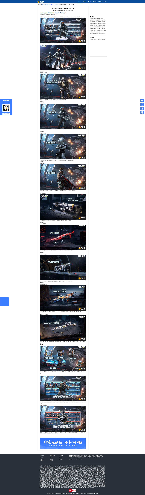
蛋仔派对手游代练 (52, 481)
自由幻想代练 (92, 469)
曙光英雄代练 (89, 482)
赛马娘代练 (97, 479)
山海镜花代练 (75, 483)
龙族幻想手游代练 (73, 466)
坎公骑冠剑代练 (52, 474)
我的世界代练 (65, 468)
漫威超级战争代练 (62, 474)
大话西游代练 (99, 470)
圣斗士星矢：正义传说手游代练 (84, 475)
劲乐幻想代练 (53, 484)
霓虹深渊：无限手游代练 (74, 481)
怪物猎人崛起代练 (67, 479)
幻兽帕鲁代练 (52, 485)
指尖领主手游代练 (73, 479)
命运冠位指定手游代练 (94, 473)
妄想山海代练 (99, 471)
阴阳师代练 (90, 466)
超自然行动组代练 (71, 487)
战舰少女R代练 (47, 485)
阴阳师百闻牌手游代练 (70, 467)
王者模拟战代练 (50, 467)
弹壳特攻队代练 (97, 482)
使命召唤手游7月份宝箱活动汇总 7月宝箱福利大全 (98, 30)
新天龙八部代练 (57, 469)
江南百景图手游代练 (66, 472)
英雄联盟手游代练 (84, 467)
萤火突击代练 (75, 485)
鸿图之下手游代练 (42, 473)
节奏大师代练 (57, 484)
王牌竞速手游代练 (65, 476)
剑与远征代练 (46, 470)
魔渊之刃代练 (73, 473)
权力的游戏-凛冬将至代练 (77, 470)
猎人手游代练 (64, 467)
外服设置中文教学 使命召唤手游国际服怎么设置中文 (98, 33)
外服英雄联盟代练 (76, 465)
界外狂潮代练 (53, 487)
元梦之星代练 (85, 484)
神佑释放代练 (51, 477)
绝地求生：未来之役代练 (69, 475)
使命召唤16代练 (65, 470)
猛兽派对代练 (94, 483)
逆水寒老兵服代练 (45, 481)
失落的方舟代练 (89, 478)
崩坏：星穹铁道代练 (52, 478)
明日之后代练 (65, 465)
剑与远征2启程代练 (68, 486)
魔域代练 (89, 468)
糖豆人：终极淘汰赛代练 (61, 475)
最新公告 (100, 1)
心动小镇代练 (63, 486)
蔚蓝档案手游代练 (83, 482)
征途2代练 (71, 469)
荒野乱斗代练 (77, 471)
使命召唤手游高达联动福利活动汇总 (96, 18)
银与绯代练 (76, 487)
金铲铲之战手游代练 (71, 476)
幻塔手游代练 (42, 474)
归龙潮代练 (85, 486)
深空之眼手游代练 (47, 479)
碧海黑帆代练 (80, 485)
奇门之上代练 (57, 474)
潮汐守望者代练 (98, 486)
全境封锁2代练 (72, 471)
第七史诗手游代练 (43, 482)
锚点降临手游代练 (77, 482)
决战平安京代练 (96, 465)
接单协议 (41, 459)
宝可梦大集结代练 (74, 480)
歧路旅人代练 (96, 485)
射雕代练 (61, 485)
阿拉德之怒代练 (50, 470)
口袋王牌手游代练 (93, 477)
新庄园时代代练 (65, 483)
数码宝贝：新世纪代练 (94, 474)
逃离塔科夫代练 (66, 471)
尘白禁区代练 (54, 482)
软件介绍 (84, 1)
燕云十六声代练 (80, 486)
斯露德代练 (93, 482)
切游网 (56, 10)
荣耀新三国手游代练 (65, 477)
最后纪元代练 (57, 485)
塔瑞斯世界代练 (65, 485)
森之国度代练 (80, 483)
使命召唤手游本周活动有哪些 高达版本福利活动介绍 (98, 25)
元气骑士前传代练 (73, 484)
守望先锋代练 (87, 465)
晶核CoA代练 (102, 479)
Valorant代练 (46, 478)
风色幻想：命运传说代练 (59, 481)
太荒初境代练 (101, 478)
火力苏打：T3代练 (92, 481)
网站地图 (51, 460)
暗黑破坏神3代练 (99, 468)
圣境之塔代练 (84, 483)
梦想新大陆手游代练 (49, 473)
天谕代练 (95, 471)
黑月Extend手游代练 (66, 478)
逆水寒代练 (74, 468)
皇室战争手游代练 (90, 467)
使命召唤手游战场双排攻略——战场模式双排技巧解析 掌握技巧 (98, 20)
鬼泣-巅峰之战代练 (75, 474)
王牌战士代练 (42, 467)
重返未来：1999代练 (66, 481)
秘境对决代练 (85, 480)
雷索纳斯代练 (71, 485)
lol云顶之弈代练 (78, 466)
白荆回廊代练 (103, 484)
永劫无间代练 (61, 473)
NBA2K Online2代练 (54, 480)
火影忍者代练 (62, 469)
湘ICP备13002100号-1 (69, 493)
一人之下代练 (94, 470)
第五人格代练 (91, 465)
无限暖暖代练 (43, 487)
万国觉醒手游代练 (101, 472)
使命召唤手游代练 (90, 471)
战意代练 (46, 467)
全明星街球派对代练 (49, 483)
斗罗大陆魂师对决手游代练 (58, 477)
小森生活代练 (54, 472)
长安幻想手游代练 (80, 480)
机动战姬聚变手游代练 (53, 475)
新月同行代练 (94, 486)
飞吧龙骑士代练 (55, 483)
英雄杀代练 (84, 479)
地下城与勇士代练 (76, 469)
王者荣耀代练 (50, 465)
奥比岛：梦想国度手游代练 (91, 479)
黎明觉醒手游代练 (55, 473)
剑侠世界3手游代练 (73, 478)
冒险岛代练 (49, 468)
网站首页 (79, 1)
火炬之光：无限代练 (61, 480)
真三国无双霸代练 (46, 475)
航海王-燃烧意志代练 (59, 468)
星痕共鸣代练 (92, 487)
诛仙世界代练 (48, 487)
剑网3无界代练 (101, 485)
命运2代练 (55, 467)
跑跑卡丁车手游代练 (66, 466)
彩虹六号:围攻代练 (61, 471)
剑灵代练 (86, 468)
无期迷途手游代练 (48, 480)
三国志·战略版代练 (54, 471)
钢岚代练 (99, 484)
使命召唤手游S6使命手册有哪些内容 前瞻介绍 (98, 21)
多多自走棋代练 (102, 466)
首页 (43, 4)
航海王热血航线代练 (102, 473)
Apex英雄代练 (88, 474)
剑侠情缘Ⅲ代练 (82, 469)
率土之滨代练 (49, 471)
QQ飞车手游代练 (55, 465)
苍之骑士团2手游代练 (59, 478)
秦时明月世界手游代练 (66, 473)
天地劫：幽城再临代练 (47, 472)
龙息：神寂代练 (57, 487)
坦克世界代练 (82, 468)
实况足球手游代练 (79, 479)
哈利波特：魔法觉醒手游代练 (73, 477)
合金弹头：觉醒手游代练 (98, 480)
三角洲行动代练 (57, 486)
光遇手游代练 (76, 472)
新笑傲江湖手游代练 (97, 467)
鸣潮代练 (91, 485)
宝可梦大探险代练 (69, 474)
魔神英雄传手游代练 (44, 476)
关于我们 (89, 1)
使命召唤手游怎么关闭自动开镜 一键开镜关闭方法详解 (98, 26)
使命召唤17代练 (83, 473)
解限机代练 (80, 487)
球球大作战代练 (49, 466)
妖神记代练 (101, 469)
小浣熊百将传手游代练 (58, 476)
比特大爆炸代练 (76, 475)
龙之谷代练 (52, 469)
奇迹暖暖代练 (89, 470)
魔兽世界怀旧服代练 (85, 466)
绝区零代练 (46, 486)
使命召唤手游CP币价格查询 (95, 31)
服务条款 (51, 459)
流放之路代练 (94, 468)
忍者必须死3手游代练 (60, 479)
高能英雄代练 (70, 483)
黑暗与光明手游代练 (91, 480)
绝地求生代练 (101, 465)
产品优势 (61, 457)
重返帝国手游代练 (95, 478)
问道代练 (43, 469)
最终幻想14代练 (47, 469)
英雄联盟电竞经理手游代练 (86, 476)
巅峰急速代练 (98, 481)
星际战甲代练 (47, 474)
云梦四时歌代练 (84, 470)
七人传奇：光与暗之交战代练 (45, 484)
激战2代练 (102, 482)
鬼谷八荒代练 (72, 472)
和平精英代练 (60, 465)
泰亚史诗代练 (78, 478)
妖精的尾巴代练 (96, 469)
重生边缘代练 (99, 483)
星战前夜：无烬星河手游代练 (95, 476)
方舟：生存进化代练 (78, 476)
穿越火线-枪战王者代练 (96, 466)
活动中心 (105, 1)
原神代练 (86, 471)
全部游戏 (46, 4)
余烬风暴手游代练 (87, 477)
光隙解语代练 (89, 483)
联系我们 (61, 459)
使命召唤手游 (51, 4)
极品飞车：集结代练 (51, 486)
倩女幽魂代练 (103, 470)
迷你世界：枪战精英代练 (100, 477)
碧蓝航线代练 (70, 470)
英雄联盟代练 (45, 465)
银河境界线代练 (59, 482)
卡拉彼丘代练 (72, 482)
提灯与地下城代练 (59, 472)
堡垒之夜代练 (82, 465)
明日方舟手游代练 (88, 472)
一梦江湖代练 (87, 469)
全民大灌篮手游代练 (54, 479)
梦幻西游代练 (69, 468)
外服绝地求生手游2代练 (92, 475)
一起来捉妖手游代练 (56, 466)
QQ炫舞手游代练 (70, 465)
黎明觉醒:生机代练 (68, 480)
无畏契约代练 (82, 471)
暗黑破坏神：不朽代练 (82, 474)
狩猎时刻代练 (81, 481)
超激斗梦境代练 (81, 477)
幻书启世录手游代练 (95, 472)
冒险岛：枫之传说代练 (65, 482)
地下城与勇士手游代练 (86, 485)
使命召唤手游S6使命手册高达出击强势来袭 (97, 23)
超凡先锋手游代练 (86, 481)
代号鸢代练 (89, 486)
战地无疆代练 (60, 483)
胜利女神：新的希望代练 (64, 487)
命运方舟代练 (49, 482)
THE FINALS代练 (79, 484)
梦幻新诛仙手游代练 (51, 476)
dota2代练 (77, 468)
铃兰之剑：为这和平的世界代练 (92, 484)
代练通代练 (61, 466)
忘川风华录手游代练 (82, 472)
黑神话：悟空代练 (74, 486)
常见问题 (94, 1)
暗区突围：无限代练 (86, 487)
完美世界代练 (67, 469)
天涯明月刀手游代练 (44, 468)
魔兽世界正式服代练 (43, 471)
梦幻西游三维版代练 (78, 467)
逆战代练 (45, 466)
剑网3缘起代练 (78, 473)
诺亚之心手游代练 (84, 478)
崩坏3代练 (53, 468)
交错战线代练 (42, 485)
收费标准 (41, 460)
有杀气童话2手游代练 (45, 477)
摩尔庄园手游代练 (101, 474)
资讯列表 (56, 4)
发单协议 (41, 457)
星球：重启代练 (62, 484)
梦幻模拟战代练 (56, 470)
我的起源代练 (60, 467)
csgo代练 (60, 470)
